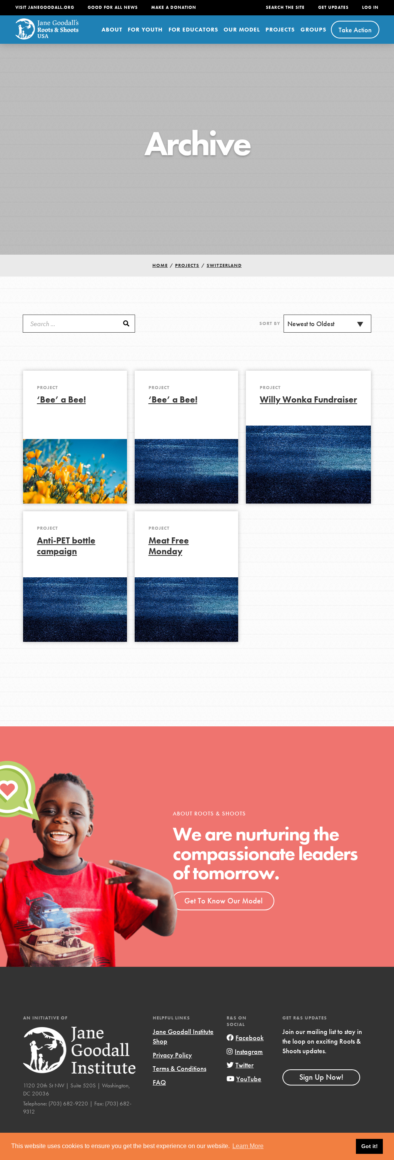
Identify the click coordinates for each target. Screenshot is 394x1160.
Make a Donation (173, 7)
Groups (313, 29)
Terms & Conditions (179, 1068)
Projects (280, 29)
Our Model (242, 29)
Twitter (244, 1065)
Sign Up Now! (321, 1077)
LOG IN (370, 7)
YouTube (248, 1078)
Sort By (269, 323)
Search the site (285, 7)
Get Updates (333, 7)
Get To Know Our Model (223, 901)
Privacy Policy (172, 1055)
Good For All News (113, 7)
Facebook (249, 1037)
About (112, 29)
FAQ (159, 1082)
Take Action (355, 29)
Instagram (249, 1051)
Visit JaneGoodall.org (44, 7)
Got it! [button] (369, 1146)
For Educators (193, 29)
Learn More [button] (248, 1146)
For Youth (145, 29)
